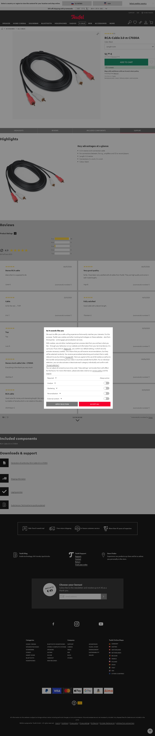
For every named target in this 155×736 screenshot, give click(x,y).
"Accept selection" (52, 365)
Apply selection (62, 404)
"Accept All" (69, 357)
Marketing (51, 388)
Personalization (52, 393)
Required (50, 378)
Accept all (94, 404)
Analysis (50, 383)
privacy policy (97, 371)
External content (53, 399)
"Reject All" (67, 349)
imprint (48, 373)
